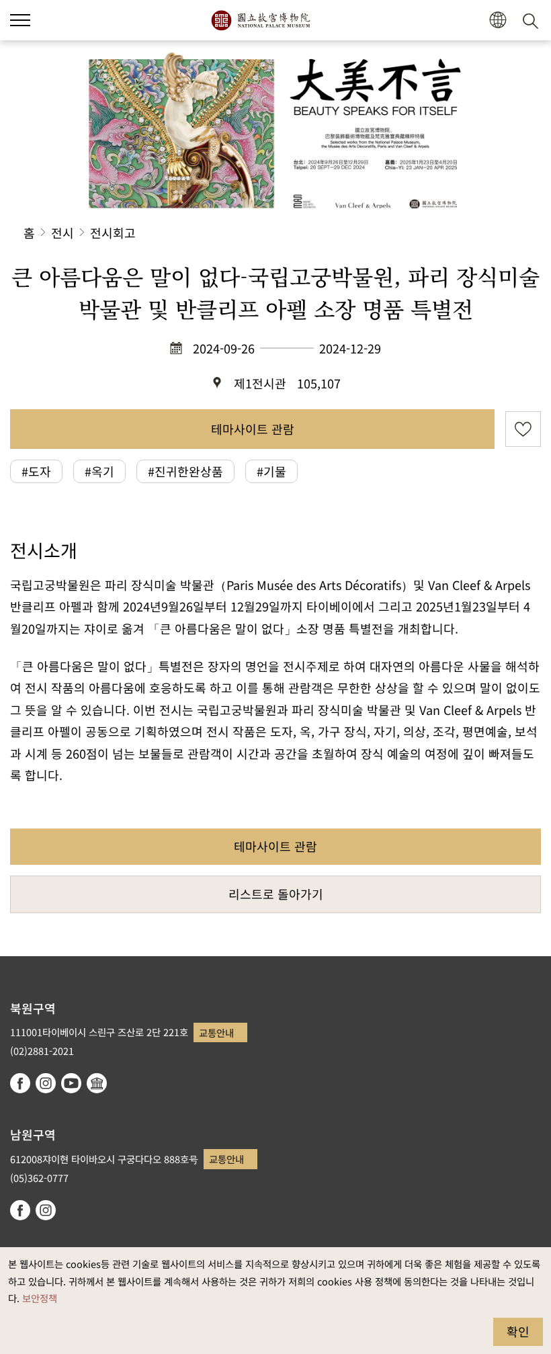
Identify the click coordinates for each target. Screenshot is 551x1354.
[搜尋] (533, 20)
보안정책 (39, 1298)
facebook (20, 1083)
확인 (518, 1331)
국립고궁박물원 (260, 20)
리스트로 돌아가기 (275, 893)
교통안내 (216, 1032)
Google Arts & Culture (97, 1083)
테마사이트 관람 (252, 428)
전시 (62, 232)
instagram (46, 1083)
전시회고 (113, 232)
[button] (20, 20)
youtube (71, 1083)
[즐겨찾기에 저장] (523, 429)
